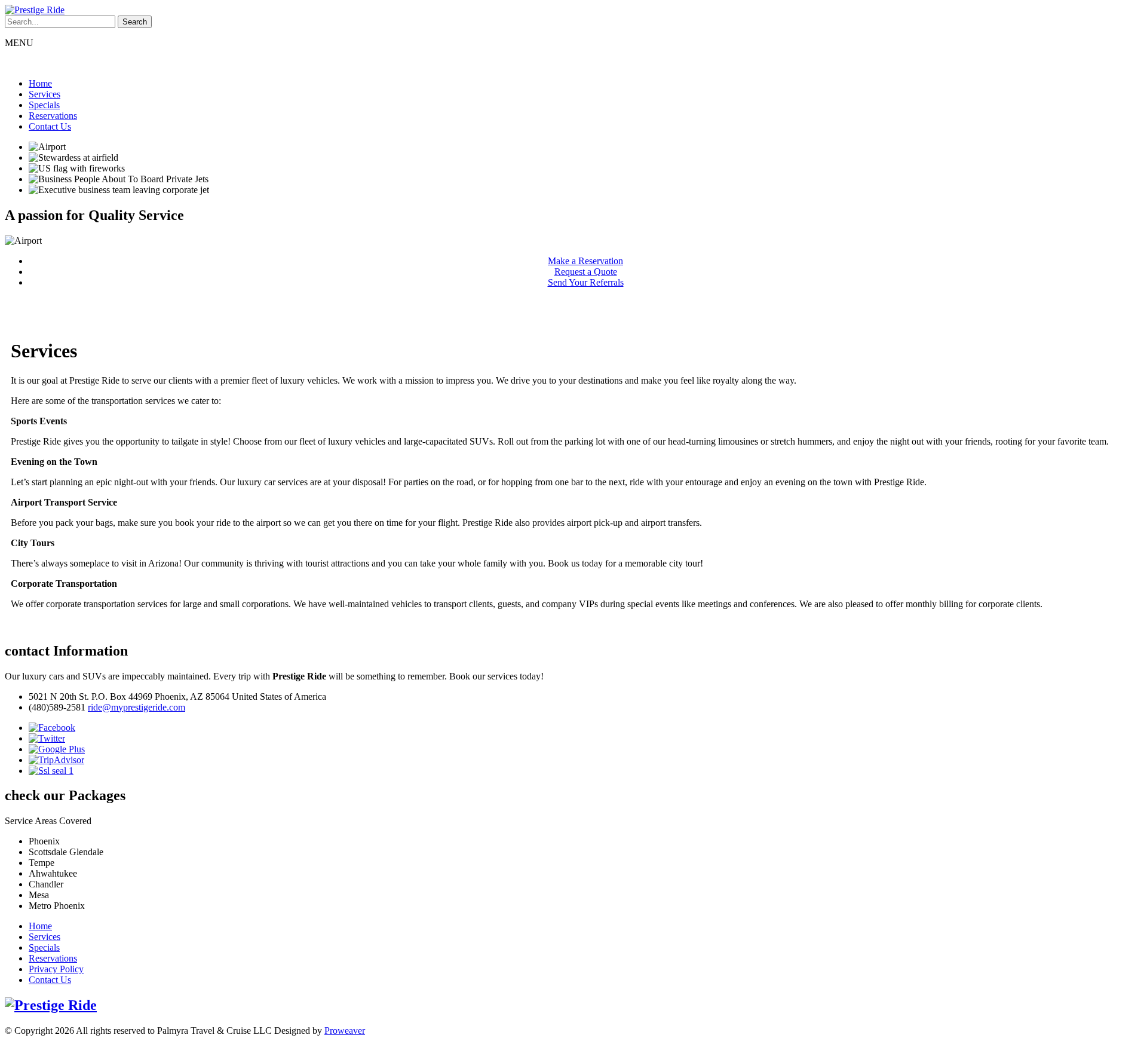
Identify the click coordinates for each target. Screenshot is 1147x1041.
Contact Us (50, 126)
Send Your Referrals (586, 282)
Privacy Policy (56, 969)
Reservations (53, 116)
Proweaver (344, 1030)
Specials (44, 105)
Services (44, 94)
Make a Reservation (585, 261)
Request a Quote (585, 272)
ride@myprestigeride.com (136, 707)
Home (40, 83)
